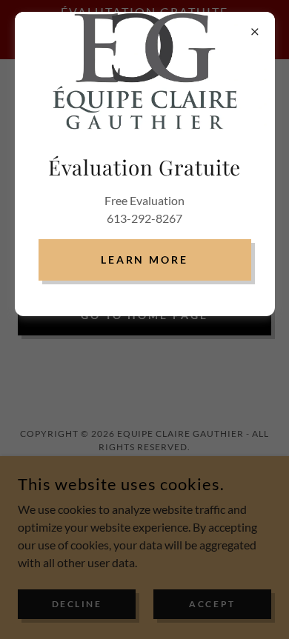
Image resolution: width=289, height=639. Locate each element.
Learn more (145, 259)
